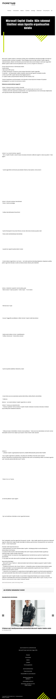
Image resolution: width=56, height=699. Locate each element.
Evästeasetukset (19, 696)
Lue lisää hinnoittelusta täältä (17, 81)
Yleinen (21, 582)
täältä (9, 564)
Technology (17, 582)
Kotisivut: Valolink (5, 697)
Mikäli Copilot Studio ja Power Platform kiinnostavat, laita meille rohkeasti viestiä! (27, 578)
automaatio (4, 582)
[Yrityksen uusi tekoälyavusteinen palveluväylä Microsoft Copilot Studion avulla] (28, 601)
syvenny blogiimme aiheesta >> (35, 63)
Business (9, 582)
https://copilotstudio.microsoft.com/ (32, 89)
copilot (13, 582)
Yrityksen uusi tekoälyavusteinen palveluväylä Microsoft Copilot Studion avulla (26, 628)
